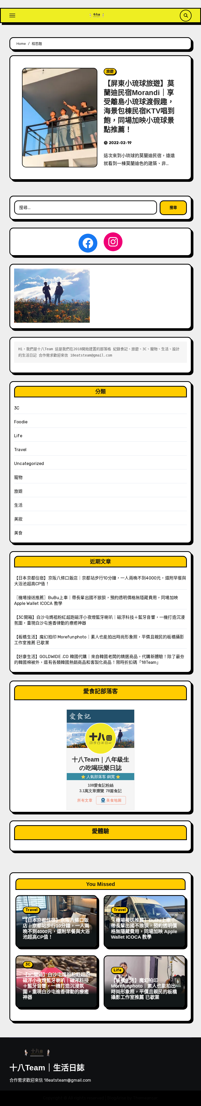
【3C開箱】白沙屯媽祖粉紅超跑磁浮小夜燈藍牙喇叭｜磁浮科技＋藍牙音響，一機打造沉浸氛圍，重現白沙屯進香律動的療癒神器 (56, 986)
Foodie (20, 421)
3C (16, 408)
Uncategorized (29, 463)
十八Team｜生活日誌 (47, 1067)
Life (18, 435)
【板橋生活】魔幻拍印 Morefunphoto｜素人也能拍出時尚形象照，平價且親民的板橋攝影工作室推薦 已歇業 (144, 989)
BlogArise (116, 1098)
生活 (18, 505)
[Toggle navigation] (12, 15)
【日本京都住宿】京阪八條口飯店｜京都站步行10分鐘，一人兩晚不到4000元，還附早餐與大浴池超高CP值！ (56, 929)
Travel (20, 449)
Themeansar (145, 1098)
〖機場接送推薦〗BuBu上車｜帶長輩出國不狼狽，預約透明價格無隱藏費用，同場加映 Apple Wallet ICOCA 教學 (144, 929)
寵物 (18, 477)
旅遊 (110, 71)
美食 (18, 532)
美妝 (18, 519)
